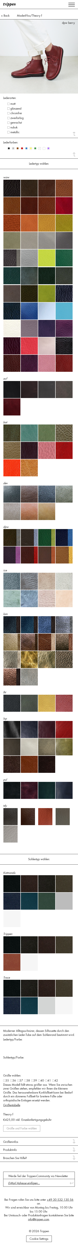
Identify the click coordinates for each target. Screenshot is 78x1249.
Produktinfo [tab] (10, 1150)
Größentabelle (11, 1105)
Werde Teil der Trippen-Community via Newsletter (38, 1176)
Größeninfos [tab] (10, 1142)
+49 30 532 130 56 (60, 1200)
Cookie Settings (39, 1239)
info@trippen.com (38, 1219)
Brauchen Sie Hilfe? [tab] (15, 1158)
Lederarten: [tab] (9, 98)
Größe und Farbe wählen (22, 1128)
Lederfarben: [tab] (10, 142)
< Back (5, 15)
